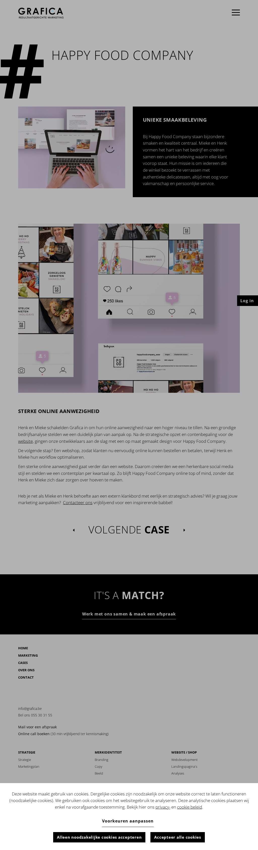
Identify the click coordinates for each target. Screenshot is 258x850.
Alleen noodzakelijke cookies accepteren (99, 837)
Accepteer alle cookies (177, 837)
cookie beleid (189, 807)
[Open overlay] (236, 12)
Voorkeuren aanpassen (128, 821)
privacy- (162, 807)
